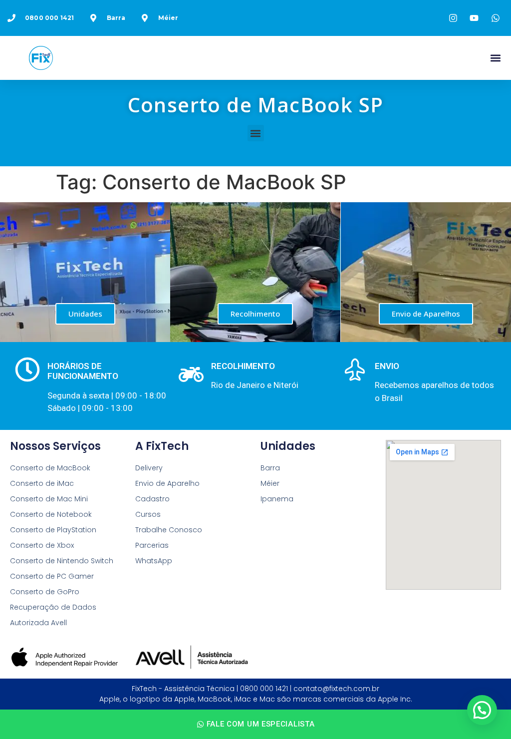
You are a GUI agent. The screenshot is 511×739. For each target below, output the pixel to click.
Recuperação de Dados (53, 607)
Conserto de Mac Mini (49, 499)
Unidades (85, 314)
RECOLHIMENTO (243, 366)
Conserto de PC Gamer (52, 576)
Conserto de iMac (42, 483)
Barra (270, 468)
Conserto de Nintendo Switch (61, 561)
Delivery (149, 468)
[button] (495, 58)
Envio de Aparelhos (426, 314)
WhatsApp (153, 561)
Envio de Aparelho (167, 483)
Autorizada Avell (38, 623)
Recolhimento (255, 314)
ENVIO (387, 366)
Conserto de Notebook (51, 514)
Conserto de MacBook (50, 468)
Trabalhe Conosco (168, 530)
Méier (269, 483)
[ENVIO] (354, 369)
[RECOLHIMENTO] (191, 374)
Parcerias (152, 545)
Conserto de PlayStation (53, 530)
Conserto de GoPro (44, 592)
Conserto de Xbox (42, 545)
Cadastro (152, 499)
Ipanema (276, 499)
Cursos (148, 514)
